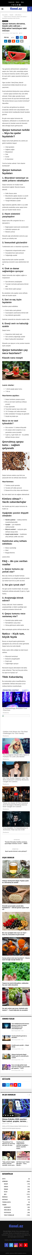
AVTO (3, 1178)
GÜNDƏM (5, 1181)
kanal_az (7, 33)
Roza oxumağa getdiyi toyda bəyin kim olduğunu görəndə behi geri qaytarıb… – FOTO (21, 1066)
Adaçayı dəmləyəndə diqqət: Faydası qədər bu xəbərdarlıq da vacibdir (20, 1056)
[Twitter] (11, 1245)
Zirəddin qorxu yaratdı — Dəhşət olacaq (20, 1046)
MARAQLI (5, 1197)
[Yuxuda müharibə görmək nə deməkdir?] (6, 1038)
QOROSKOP (7, 1207)
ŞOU (5, 1194)
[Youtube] (26, 1245)
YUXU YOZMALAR (9, 1215)
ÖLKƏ (5, 1191)
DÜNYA (6, 1186)
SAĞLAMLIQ (5, 21)
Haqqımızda (11, 2)
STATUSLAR (7, 1212)
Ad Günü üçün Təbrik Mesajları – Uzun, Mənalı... (23, 1163)
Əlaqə (22, 2)
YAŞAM (4, 1204)
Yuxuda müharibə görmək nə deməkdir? (19, 1037)
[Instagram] (16, 1245)
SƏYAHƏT (5, 1199)
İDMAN (6, 1189)
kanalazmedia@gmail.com (20, 1240)
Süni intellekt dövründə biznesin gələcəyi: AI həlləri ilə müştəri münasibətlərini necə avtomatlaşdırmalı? (20, 1026)
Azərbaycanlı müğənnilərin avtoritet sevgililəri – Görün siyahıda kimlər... (22, 1145)
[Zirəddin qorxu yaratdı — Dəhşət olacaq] (6, 1047)
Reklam (17, 2)
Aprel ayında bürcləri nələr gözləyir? (16, 851)
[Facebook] (6, 1245)
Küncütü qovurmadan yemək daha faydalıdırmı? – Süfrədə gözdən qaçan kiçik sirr (15, 907)
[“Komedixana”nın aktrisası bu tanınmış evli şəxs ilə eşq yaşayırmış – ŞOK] (9, 1135)
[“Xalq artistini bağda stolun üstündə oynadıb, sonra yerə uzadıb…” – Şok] (9, 1155)
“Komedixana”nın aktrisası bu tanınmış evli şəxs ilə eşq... (8, 1143)
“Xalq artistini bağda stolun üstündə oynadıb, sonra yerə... (8, 1163)
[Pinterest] (21, 1245)
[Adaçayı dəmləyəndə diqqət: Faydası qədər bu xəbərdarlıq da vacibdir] (6, 1056)
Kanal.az (16, 9)
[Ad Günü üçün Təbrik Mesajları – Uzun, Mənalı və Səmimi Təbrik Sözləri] (23, 1155)
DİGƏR (6, 1184)
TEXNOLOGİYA (6, 1202)
